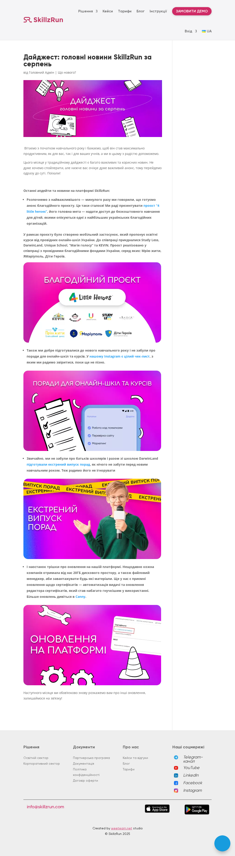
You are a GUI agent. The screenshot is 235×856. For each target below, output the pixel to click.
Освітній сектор (35, 758)
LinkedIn (191, 775)
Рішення (85, 11)
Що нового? (67, 72)
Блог (141, 11)
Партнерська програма (91, 758)
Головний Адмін (41, 72)
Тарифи (124, 11)
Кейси (108, 11)
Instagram (192, 790)
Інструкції (158, 11)
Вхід (188, 31)
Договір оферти (85, 780)
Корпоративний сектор (41, 763)
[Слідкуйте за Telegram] (222, 843)
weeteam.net (121, 828)
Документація (83, 763)
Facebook (192, 782)
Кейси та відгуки (135, 758)
